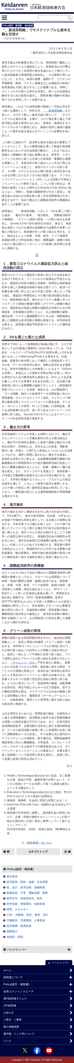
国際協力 (12, 931)
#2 (42, 351)
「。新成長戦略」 (54, 110)
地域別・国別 (15, 936)
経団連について (13, 977)
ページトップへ (60, 962)
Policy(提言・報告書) (20, 869)
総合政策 (12, 876)
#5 (39, 662)
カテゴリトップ (38, 851)
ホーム (7, 970)
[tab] (11, 17)
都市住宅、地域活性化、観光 (24, 898)
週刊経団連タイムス (15, 998)
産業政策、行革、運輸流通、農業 (27, 892)
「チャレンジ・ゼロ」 (24, 662)
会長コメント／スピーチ (18, 991)
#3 (35, 356)
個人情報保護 (11, 1026)
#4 (10, 601)
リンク (7, 1040)
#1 (28, 351)
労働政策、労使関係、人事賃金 (26, 920)
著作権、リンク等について (18, 1033)
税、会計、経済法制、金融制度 (26, 887)
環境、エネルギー (18, 909)
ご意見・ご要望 (12, 1019)
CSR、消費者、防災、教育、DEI (27, 914)
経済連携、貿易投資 (19, 925)
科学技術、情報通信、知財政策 (26, 903)
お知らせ (8, 1012)
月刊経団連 (9, 1005)
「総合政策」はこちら (38, 842)
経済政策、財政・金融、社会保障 (27, 881)
